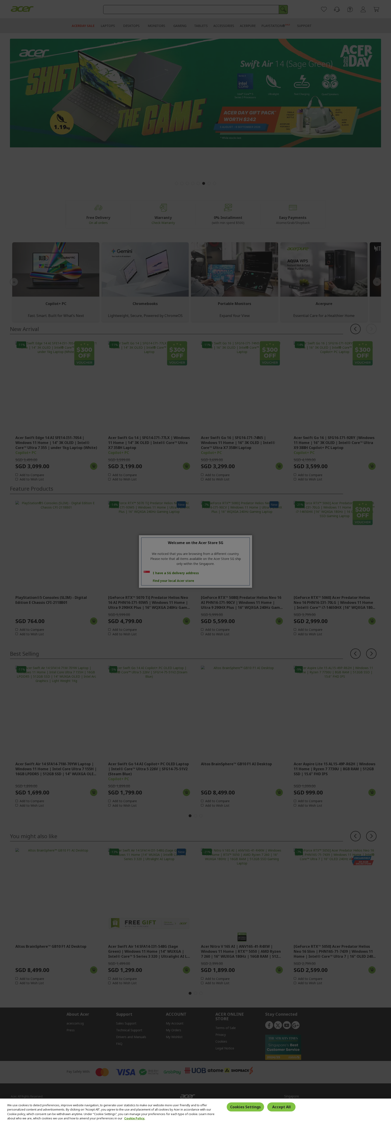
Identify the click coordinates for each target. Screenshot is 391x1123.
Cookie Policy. (134, 1118)
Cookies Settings (245, 1106)
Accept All (281, 1106)
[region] (195, 1111)
